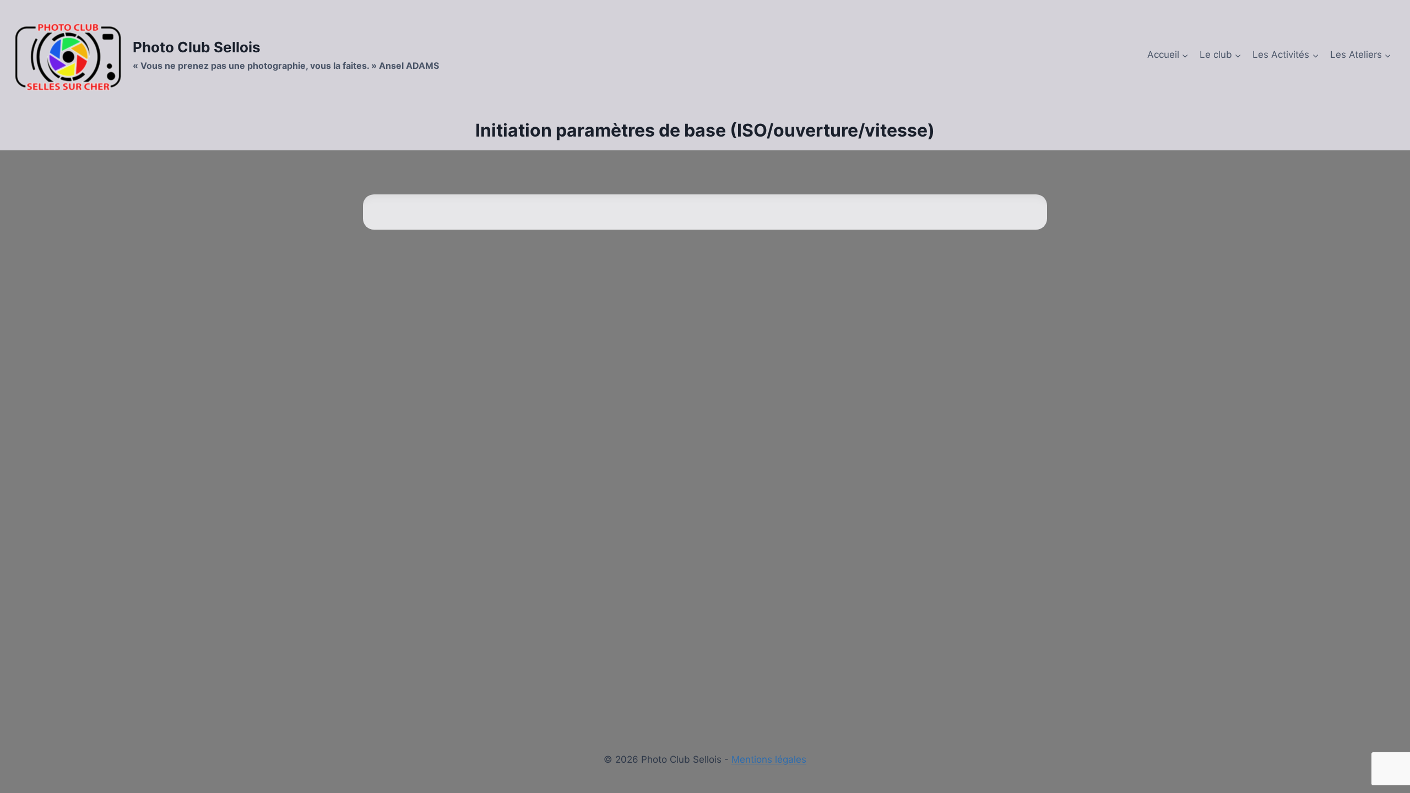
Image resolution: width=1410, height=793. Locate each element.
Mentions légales (768, 759)
